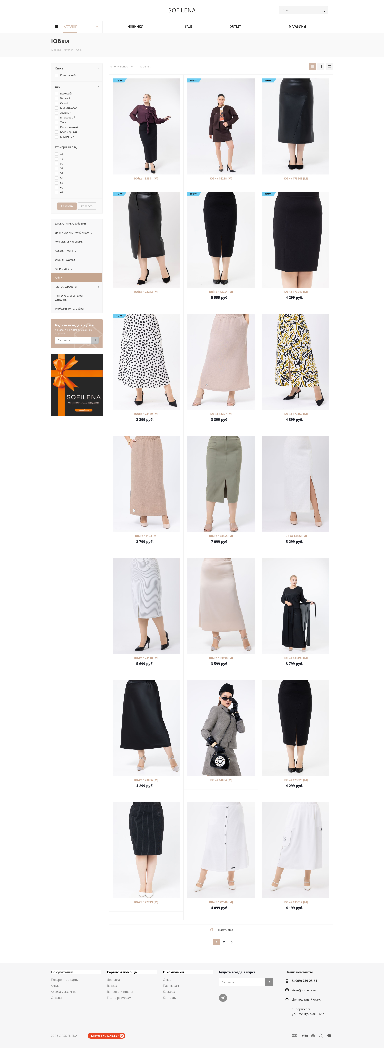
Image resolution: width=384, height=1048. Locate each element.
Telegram (223, 998)
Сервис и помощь (122, 972)
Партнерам (171, 986)
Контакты (169, 998)
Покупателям (62, 972)
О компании (173, 972)
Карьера (169, 992)
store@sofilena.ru (304, 990)
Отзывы (56, 998)
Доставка (113, 980)
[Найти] (323, 10)
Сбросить (87, 206)
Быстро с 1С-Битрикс (104, 1036)
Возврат (112, 986)
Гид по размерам (119, 998)
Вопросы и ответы (120, 992)
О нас (167, 980)
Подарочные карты (64, 980)
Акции (55, 986)
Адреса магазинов (63, 992)
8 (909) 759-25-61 (304, 981)
